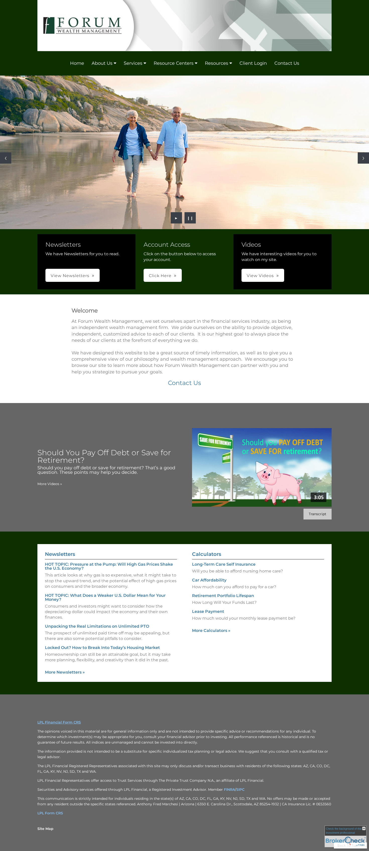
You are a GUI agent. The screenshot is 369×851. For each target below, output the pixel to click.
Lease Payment (208, 611)
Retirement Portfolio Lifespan (223, 595)
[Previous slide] (5, 158)
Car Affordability (209, 580)
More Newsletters (65, 672)
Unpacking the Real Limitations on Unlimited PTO (97, 626)
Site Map (45, 828)
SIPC (240, 789)
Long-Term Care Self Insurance (224, 564)
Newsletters (60, 554)
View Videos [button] (260, 275)
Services (133, 63)
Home (77, 63)
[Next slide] (363, 158)
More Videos (49, 484)
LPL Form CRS (50, 813)
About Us (102, 63)
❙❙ (190, 218)
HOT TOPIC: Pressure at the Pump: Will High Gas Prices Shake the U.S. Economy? (109, 566)
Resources (216, 63)
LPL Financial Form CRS (59, 722)
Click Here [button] (160, 275)
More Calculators (211, 630)
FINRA (229, 789)
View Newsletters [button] (70, 275)
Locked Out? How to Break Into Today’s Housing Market (102, 647)
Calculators (206, 554)
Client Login (253, 63)
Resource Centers (174, 63)
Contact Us (286, 63)
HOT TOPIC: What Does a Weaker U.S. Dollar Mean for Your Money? (105, 597)
